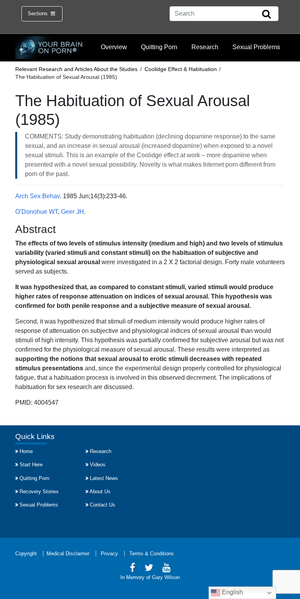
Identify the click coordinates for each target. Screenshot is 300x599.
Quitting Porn (159, 47)
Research (204, 47)
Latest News (104, 478)
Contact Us (102, 505)
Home (26, 451)
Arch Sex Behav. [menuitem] (38, 196)
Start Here (31, 464)
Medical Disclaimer (67, 553)
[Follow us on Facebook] (132, 568)
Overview (114, 47)
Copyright (26, 553)
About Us (100, 491)
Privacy (109, 553)
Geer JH (72, 211)
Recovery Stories (39, 491)
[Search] (266, 14)
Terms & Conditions (151, 553)
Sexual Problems (256, 47)
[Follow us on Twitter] (149, 568)
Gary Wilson (166, 577)
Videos (97, 464)
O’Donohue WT (36, 211)
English (231, 592)
